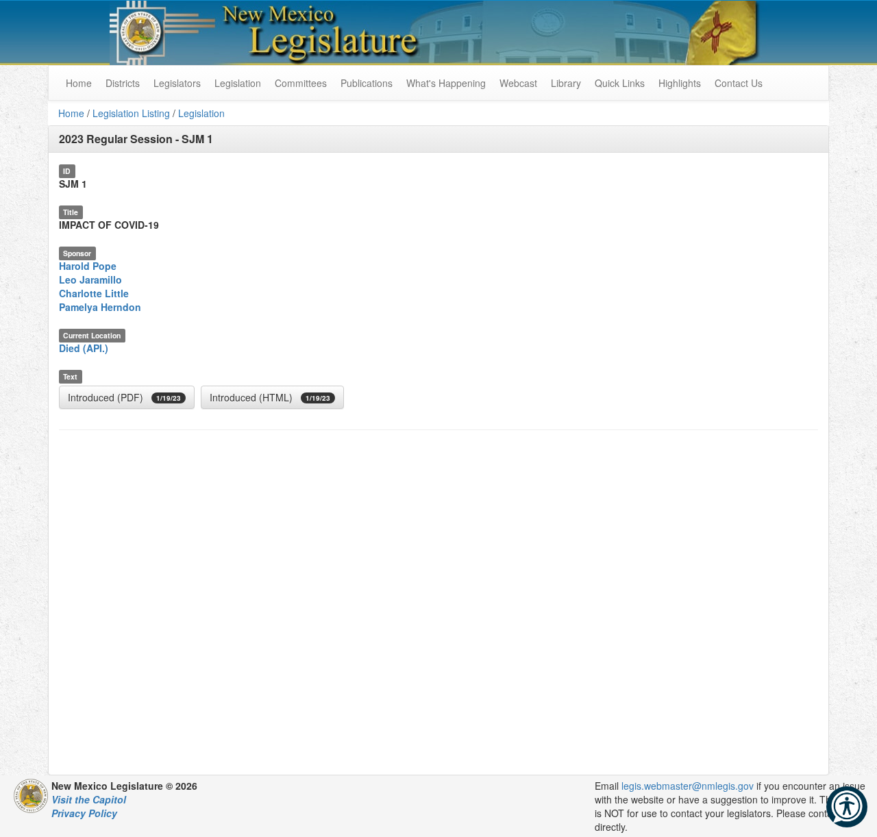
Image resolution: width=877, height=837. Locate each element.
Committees (301, 83)
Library (566, 83)
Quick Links (620, 83)
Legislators (177, 83)
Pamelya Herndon (100, 307)
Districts (123, 83)
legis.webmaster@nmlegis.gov (687, 785)
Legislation (237, 83)
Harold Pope (87, 266)
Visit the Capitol (88, 799)
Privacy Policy (84, 813)
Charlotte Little (94, 293)
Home (71, 113)
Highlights (679, 83)
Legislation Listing (131, 113)
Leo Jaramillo (90, 279)
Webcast (518, 83)
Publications (367, 83)
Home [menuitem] (79, 83)
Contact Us (739, 83)
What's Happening (446, 83)
